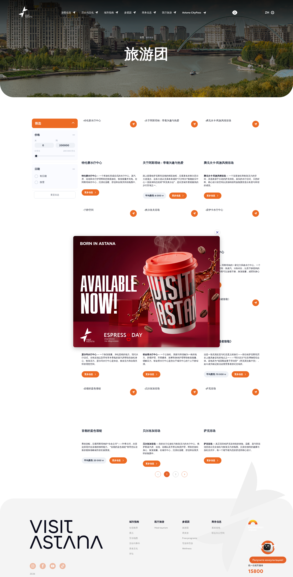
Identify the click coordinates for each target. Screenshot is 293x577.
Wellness (187, 548)
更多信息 (88, 192)
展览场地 (216, 527)
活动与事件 (134, 543)
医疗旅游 (167, 12)
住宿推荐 (133, 527)
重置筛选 (55, 194)
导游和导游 (187, 543)
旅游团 (185, 527)
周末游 (185, 533)
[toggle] (73, 123)
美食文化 (133, 548)
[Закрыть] (217, 232)
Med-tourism (161, 527)
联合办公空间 (218, 533)
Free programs (189, 538)
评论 (131, 553)
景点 (131, 533)
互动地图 (133, 538)
